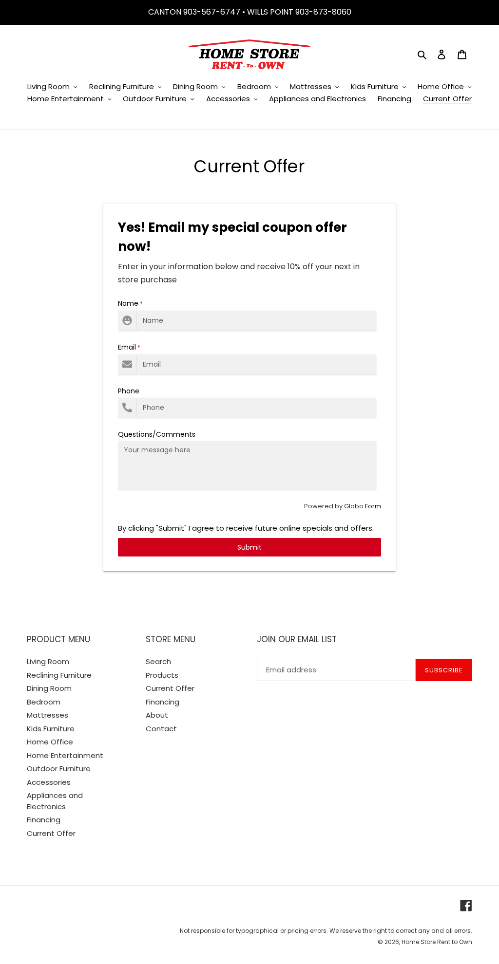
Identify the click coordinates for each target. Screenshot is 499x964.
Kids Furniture (51, 728)
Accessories (49, 782)
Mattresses (47, 715)
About (157, 715)
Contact (161, 728)
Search (158, 661)
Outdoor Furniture (59, 768)
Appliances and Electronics (55, 801)
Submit (249, 547)
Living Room (48, 661)
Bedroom (43, 702)
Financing (43, 820)
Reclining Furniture (59, 675)
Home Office (50, 742)
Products (162, 675)
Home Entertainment (65, 755)
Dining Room (49, 688)
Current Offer (51, 833)
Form (373, 506)
